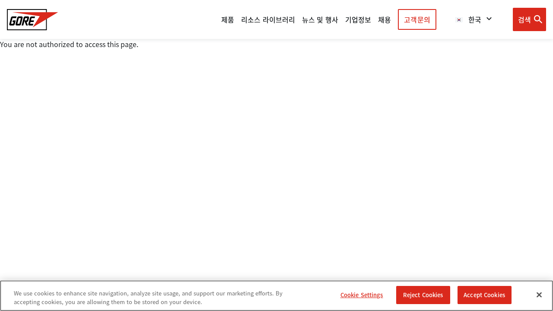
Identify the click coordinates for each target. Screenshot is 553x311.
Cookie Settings (361, 295)
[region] (276, 295)
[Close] (539, 294)
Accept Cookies (484, 295)
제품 (227, 19)
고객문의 (417, 19)
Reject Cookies (423, 295)
